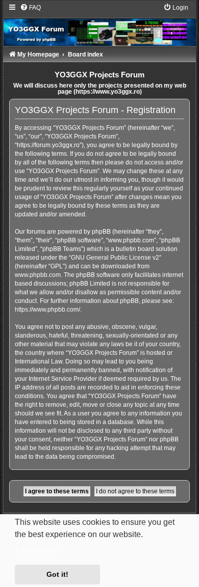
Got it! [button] (57, 574)
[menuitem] (30, 7)
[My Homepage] (99, 24)
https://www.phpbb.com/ (47, 309)
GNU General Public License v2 (115, 257)
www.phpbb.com (38, 274)
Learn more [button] (37, 548)
